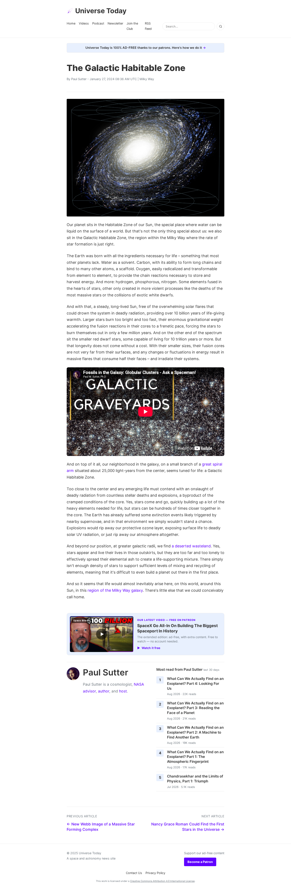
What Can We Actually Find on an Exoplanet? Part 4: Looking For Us (195, 683)
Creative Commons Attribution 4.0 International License (162, 881)
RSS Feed (148, 26)
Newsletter (115, 23)
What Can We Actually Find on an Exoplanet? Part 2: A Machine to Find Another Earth (195, 732)
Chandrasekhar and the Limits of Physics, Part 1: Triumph (195, 778)
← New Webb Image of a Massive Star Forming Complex (101, 827)
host (123, 691)
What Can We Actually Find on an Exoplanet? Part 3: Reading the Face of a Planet (195, 708)
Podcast (98, 23)
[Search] (220, 26)
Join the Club (132, 26)
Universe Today (101, 11)
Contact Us (134, 873)
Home (71, 23)
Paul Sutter (78, 79)
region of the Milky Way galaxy (115, 590)
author (103, 691)
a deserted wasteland (191, 546)
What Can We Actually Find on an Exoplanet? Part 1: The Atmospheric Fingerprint (195, 757)
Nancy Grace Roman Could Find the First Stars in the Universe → (187, 827)
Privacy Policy (155, 873)
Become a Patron (200, 862)
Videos (84, 23)
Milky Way (147, 79)
